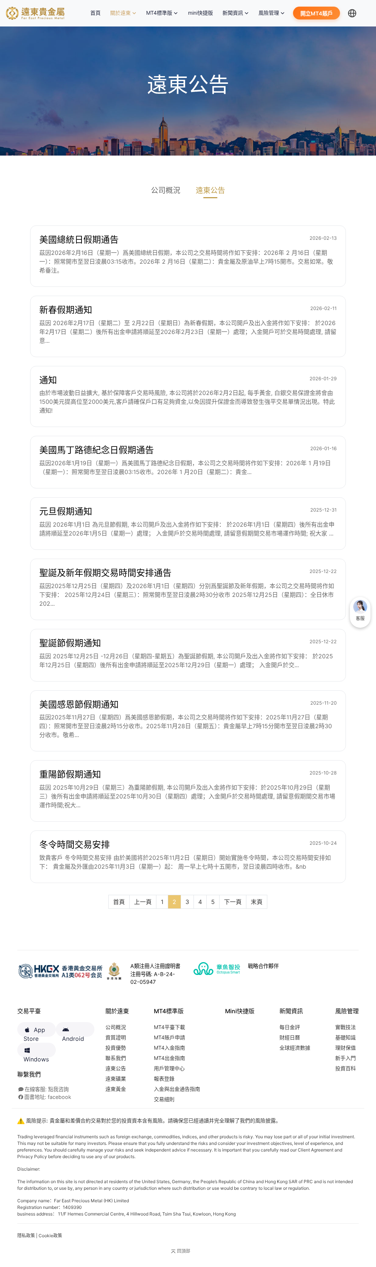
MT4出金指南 (169, 1058)
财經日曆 (289, 1037)
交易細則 (164, 1099)
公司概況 (165, 190)
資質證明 (115, 1037)
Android (73, 1036)
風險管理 (268, 13)
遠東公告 (210, 190)
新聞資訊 (233, 13)
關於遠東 (120, 13)
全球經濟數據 (294, 1047)
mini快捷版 (200, 13)
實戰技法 (345, 1027)
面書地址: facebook (47, 1097)
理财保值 (345, 1047)
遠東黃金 (115, 1089)
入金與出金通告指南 (177, 1089)
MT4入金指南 (169, 1047)
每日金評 (289, 1027)
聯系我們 (115, 1058)
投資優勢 (115, 1047)
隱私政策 (26, 1235)
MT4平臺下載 (169, 1027)
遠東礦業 (115, 1078)
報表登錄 (164, 1078)
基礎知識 (345, 1037)
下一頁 (233, 901)
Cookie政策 (50, 1235)
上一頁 (143, 901)
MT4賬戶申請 (169, 1037)
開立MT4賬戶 (316, 13)
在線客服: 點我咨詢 (47, 1089)
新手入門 (345, 1058)
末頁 (257, 901)
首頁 (97, 13)
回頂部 (183, 1251)
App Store (34, 1031)
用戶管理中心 (169, 1068)
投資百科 (345, 1068)
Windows (36, 1056)
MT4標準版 (159, 13)
